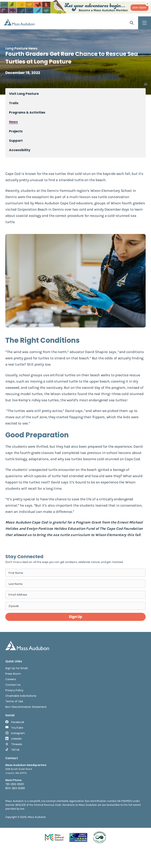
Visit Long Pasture (24, 94)
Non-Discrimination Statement (26, 707)
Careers (10, 679)
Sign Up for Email (16, 668)
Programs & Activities (27, 112)
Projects (16, 131)
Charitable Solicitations (20, 696)
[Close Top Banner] (147, 4)
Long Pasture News (21, 48)
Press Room (13, 674)
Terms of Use (14, 701)
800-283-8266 (15, 788)
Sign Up (75, 616)
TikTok (15, 750)
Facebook (17, 722)
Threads (16, 744)
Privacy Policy (14, 690)
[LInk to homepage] (19, 22)
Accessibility (19, 150)
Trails (13, 103)
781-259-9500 (14, 784)
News (13, 122)
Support (16, 141)
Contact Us (12, 685)
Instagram (18, 733)
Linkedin (16, 739)
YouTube (17, 728)
